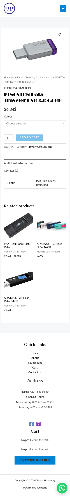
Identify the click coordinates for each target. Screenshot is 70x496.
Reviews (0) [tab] (11, 170)
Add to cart (29, 137)
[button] (60, 34)
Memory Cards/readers (38, 77)
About (35, 357)
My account (35, 362)
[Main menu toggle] (63, 8)
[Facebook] (31, 423)
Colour (8, 116)
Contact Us (35, 372)
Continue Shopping (35, 460)
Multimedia (18, 77)
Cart (35, 367)
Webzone (42, 487)
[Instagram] (38, 423)
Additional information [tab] (18, 163)
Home (7, 77)
